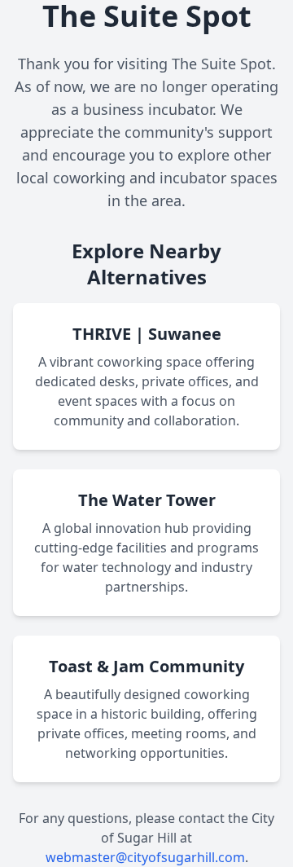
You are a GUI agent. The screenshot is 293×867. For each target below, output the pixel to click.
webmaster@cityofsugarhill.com (145, 857)
